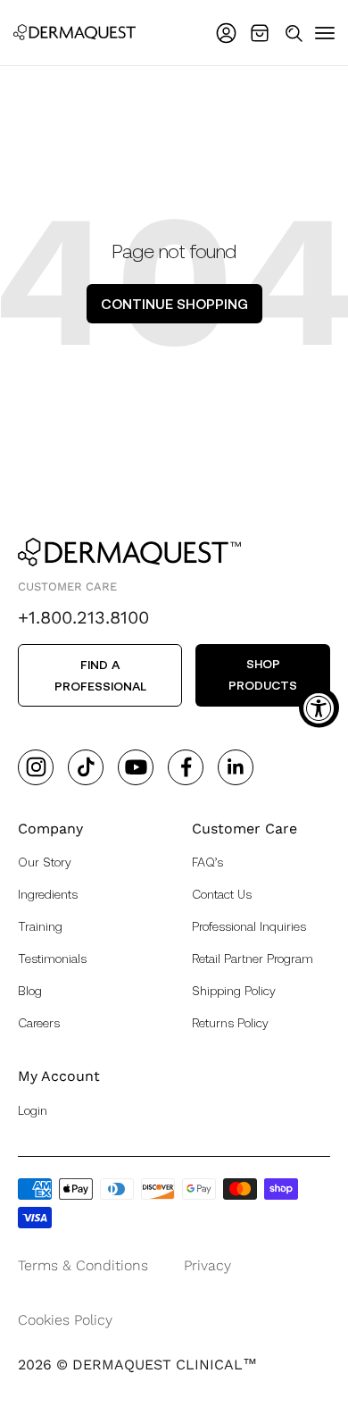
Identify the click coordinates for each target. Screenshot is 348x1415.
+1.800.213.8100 (83, 617)
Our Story (44, 861)
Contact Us (222, 893)
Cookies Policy (65, 1319)
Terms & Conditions (83, 1265)
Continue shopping (174, 303)
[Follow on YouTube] (136, 767)
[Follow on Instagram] (36, 767)
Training (40, 926)
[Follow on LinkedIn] (236, 767)
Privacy (207, 1265)
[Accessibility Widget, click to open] (319, 708)
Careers (39, 1022)
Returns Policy (230, 1022)
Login (32, 1110)
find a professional (100, 675)
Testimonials (52, 958)
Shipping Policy (234, 990)
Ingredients (48, 893)
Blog (30, 990)
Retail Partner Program (252, 958)
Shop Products (262, 674)
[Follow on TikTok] (86, 767)
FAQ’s (207, 861)
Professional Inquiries (249, 926)
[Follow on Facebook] (186, 767)
